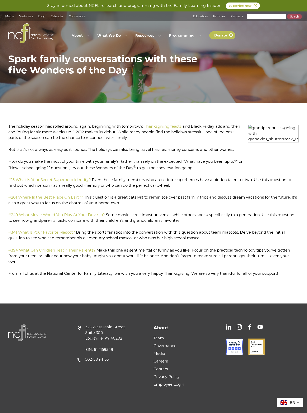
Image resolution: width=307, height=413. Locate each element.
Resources (144, 36)
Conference (77, 16)
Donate (220, 35)
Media (9, 16)
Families (219, 16)
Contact (161, 369)
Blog (41, 16)
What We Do (109, 36)
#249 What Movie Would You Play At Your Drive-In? (56, 215)
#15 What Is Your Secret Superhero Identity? (49, 180)
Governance (165, 346)
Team (159, 338)
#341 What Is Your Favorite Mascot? (41, 232)
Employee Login (169, 384)
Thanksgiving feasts (162, 126)
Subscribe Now (240, 5)
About (161, 328)
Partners (237, 16)
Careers (161, 361)
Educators (200, 16)
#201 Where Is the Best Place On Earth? (45, 197)
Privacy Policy (167, 376)
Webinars (26, 16)
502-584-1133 (97, 359)
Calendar (57, 16)
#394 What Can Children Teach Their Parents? (51, 250)
